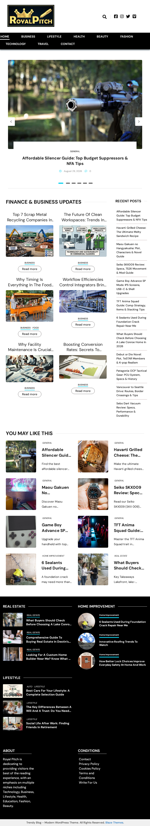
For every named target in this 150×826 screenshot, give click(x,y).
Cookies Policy (89, 768)
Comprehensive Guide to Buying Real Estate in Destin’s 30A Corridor (47, 640)
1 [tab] (60, 183)
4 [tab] (79, 183)
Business (28, 37)
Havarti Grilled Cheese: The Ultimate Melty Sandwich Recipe (131, 232)
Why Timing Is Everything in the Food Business (29, 282)
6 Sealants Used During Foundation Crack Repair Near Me (131, 322)
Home (4, 37)
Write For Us (88, 782)
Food (36, 327)
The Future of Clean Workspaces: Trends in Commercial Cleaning (83, 217)
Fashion (126, 37)
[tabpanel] (75, 121)
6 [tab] (91, 183)
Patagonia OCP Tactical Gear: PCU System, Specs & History (131, 375)
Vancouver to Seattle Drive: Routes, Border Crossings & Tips (130, 391)
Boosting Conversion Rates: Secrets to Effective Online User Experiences (83, 347)
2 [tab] (68, 183)
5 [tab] (85, 183)
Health (79, 37)
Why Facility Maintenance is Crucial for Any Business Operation (29, 347)
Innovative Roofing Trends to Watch (118, 643)
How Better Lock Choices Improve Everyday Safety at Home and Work (122, 663)
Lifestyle (54, 37)
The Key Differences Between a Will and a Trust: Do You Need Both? (48, 709)
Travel (43, 44)
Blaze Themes (114, 822)
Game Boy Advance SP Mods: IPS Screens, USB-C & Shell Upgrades (56, 527)
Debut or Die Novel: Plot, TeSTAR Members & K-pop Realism (130, 358)
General (75, 151)
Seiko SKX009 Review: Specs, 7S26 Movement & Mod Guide (131, 268)
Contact (68, 44)
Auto (29, 686)
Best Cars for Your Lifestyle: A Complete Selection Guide (48, 693)
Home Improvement (53, 555)
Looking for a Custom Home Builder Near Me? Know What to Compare (49, 657)
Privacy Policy (89, 764)
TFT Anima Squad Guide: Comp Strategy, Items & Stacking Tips (131, 305)
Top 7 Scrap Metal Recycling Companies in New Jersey (29, 217)
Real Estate (120, 555)
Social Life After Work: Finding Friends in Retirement (47, 725)
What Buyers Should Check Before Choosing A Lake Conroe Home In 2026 (127, 565)
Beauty (102, 37)
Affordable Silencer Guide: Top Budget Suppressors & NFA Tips (75, 161)
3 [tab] (74, 183)
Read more (29, 269)
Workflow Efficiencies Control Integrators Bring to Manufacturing (82, 282)
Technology (16, 44)
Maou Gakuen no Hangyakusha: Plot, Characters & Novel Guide (55, 490)
